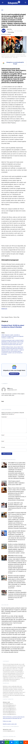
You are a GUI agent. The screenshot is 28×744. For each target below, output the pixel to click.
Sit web (3, 447)
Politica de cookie (7, 721)
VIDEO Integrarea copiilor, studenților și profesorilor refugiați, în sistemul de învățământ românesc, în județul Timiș (12, 336)
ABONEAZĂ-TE (14, 373)
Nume (3, 435)
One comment (11, 32)
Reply (2, 401)
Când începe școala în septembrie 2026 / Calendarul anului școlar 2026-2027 (16, 482)
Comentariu (4, 416)
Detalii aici (4, 308)
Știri (2, 10)
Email (3, 441)
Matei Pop (9, 29)
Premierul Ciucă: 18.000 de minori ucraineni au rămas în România (12, 326)
